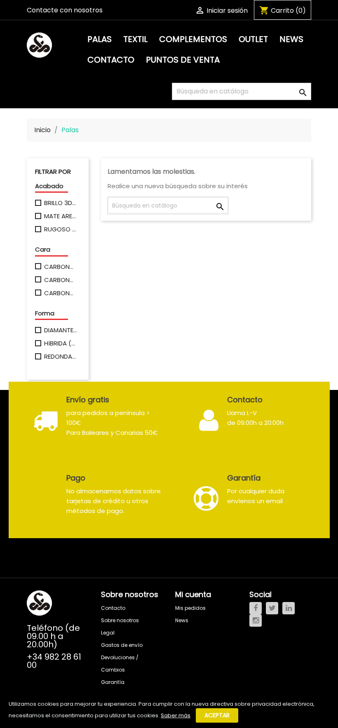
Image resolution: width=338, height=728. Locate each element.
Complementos (193, 39)
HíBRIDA (60, 343)
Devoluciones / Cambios (119, 663)
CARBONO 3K (60, 267)
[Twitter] (272, 608)
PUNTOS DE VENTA (183, 59)
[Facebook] (255, 608)
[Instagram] (255, 620)
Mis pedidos (190, 607)
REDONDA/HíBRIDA (60, 356)
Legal (108, 632)
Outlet (253, 39)
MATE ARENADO (60, 216)
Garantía (112, 682)
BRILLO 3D (60, 203)
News (291, 39)
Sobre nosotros (120, 620)
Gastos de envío (122, 645)
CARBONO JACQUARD (60, 293)
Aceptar (217, 715)
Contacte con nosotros (65, 10)
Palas (99, 39)
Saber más (175, 715)
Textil (135, 39)
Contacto (110, 59)
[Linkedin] (288, 608)
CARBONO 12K (60, 280)
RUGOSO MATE (60, 229)
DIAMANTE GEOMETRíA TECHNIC (60, 330)
